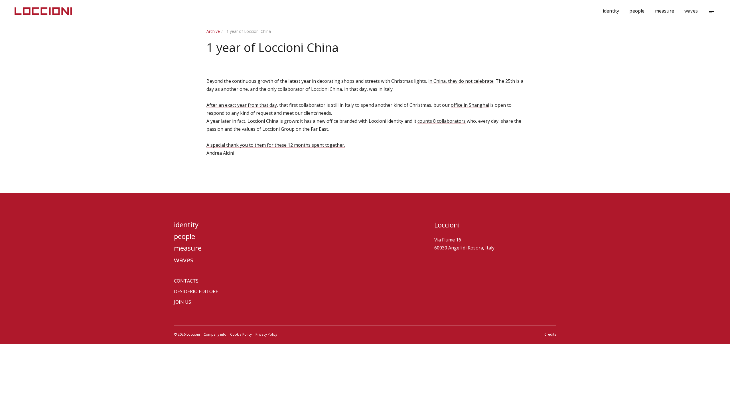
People (636, 11)
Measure (664, 11)
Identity (611, 11)
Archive (213, 31)
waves (691, 11)
